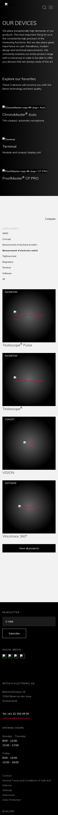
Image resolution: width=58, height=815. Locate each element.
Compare (50, 218)
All (3, 279)
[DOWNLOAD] (6, 338)
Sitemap (7, 790)
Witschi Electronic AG (18, 683)
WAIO (5, 233)
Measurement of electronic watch (20, 250)
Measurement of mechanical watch (19, 244)
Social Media (11, 649)
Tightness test (9, 256)
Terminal (9, 146)
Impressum (8, 794)
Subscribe (14, 633)
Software (7, 273)
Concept (6, 239)
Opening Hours (13, 728)
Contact (7, 775)
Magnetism (7, 262)
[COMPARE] (52, 338)
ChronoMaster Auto (19, 114)
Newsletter (10, 612)
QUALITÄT (8, 811)
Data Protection (11, 799)
